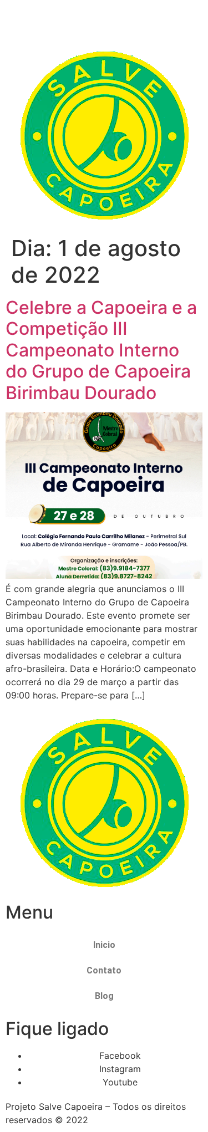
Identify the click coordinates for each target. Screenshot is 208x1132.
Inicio (104, 945)
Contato (104, 970)
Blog (104, 996)
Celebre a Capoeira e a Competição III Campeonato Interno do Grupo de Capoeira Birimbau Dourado (101, 350)
